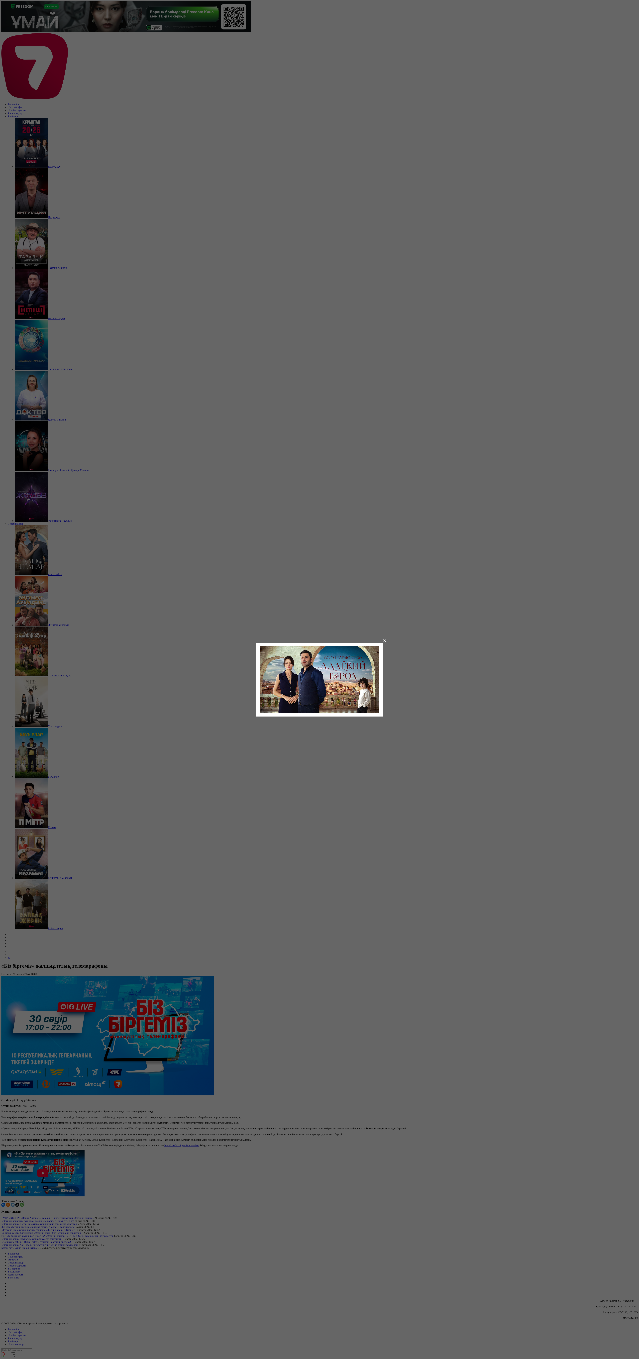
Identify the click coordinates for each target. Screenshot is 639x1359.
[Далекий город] (319, 679)
